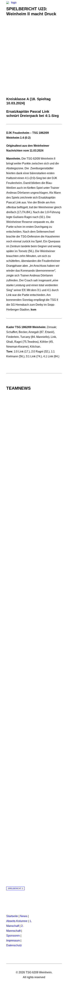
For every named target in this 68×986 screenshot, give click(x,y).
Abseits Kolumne (16, 921)
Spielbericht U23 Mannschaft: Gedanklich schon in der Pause (34, 445)
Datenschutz (14, 945)
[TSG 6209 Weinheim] (12, 8)
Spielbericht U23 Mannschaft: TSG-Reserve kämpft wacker (34, 505)
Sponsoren (13, 935)
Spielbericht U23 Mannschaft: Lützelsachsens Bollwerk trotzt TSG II (34, 685)
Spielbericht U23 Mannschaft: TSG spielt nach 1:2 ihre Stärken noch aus (34, 805)
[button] (60, 8)
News (23, 916)
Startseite (12, 916)
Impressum (13, 940)
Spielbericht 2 (15, 888)
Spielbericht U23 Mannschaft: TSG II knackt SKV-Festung (34, 625)
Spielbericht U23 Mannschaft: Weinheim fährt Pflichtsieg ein (34, 745)
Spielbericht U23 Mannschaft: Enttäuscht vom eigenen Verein (34, 565)
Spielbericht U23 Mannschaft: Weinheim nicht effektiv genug (34, 865)
